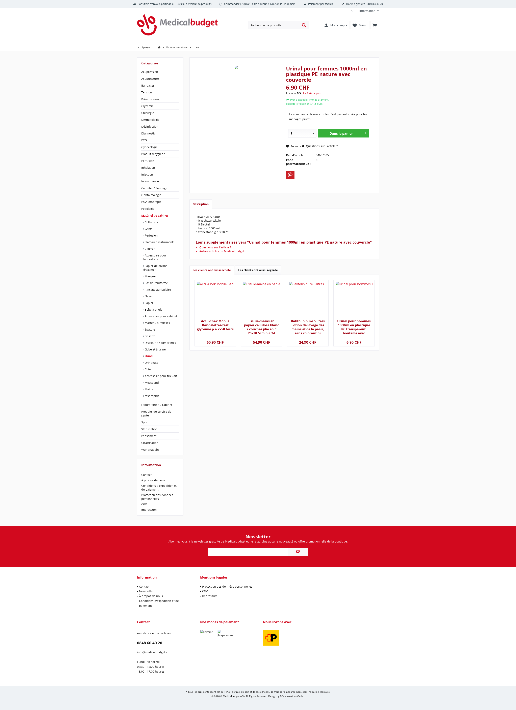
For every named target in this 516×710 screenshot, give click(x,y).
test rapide (151, 396)
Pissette (149, 336)
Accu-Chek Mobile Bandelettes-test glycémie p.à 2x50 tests (215, 325)
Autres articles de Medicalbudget (221, 251)
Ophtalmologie (151, 195)
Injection (147, 174)
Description (201, 204)
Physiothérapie (151, 202)
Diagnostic (148, 133)
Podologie (147, 209)
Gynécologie (149, 147)
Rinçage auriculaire (157, 289)
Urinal (148, 356)
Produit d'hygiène (153, 154)
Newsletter (146, 591)
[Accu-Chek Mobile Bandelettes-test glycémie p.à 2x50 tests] (215, 300)
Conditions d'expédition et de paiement (159, 487)
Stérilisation (149, 429)
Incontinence (150, 181)
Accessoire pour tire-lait (160, 376)
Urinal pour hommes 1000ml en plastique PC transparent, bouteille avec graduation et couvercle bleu (354, 327)
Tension (146, 92)
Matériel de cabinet (154, 215)
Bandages (148, 85)
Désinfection (149, 126)
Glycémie (147, 106)
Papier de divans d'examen (155, 268)
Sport (145, 422)
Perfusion (147, 161)
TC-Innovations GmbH (292, 696)
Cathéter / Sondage (154, 188)
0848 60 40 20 (149, 643)
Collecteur (151, 222)
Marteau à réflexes (157, 323)
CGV (144, 504)
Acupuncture (150, 79)
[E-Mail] (290, 175)
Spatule (149, 329)
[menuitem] (367, 10)
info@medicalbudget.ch (153, 652)
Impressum (149, 510)
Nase (148, 296)
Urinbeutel (151, 363)
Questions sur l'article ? (321, 146)
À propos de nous (153, 480)
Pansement (148, 436)
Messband (151, 382)
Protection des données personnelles (157, 497)
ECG (144, 140)
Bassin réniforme (156, 283)
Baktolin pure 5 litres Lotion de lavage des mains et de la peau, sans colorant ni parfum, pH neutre (308, 327)
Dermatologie (150, 120)
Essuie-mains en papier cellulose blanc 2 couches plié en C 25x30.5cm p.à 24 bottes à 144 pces (261, 327)
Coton (148, 369)
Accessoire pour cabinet (160, 316)
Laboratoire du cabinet (156, 405)
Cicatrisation (149, 443)
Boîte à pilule (153, 309)
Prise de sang (150, 99)
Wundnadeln (150, 450)
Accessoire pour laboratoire (154, 257)
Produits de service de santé (156, 413)
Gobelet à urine (155, 349)
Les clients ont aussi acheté (212, 270)
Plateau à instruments (159, 242)
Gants (148, 229)
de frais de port (240, 691)
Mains (148, 389)
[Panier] (374, 25)
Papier (148, 303)
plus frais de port (311, 93)
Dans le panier (341, 133)
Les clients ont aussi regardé (258, 270)
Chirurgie (147, 113)
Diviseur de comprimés (160, 343)
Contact (146, 475)
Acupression (149, 72)
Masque (150, 276)
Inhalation (148, 167)
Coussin (149, 249)
